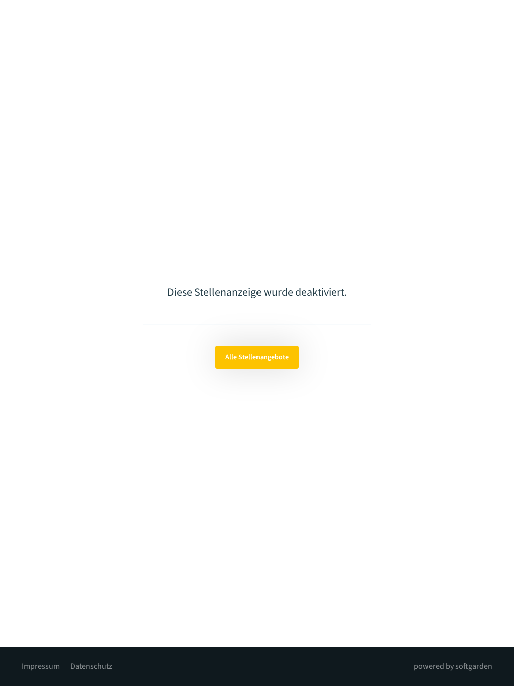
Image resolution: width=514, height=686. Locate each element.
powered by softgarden (453, 666)
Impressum (41, 666)
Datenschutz (91, 666)
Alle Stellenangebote (257, 357)
